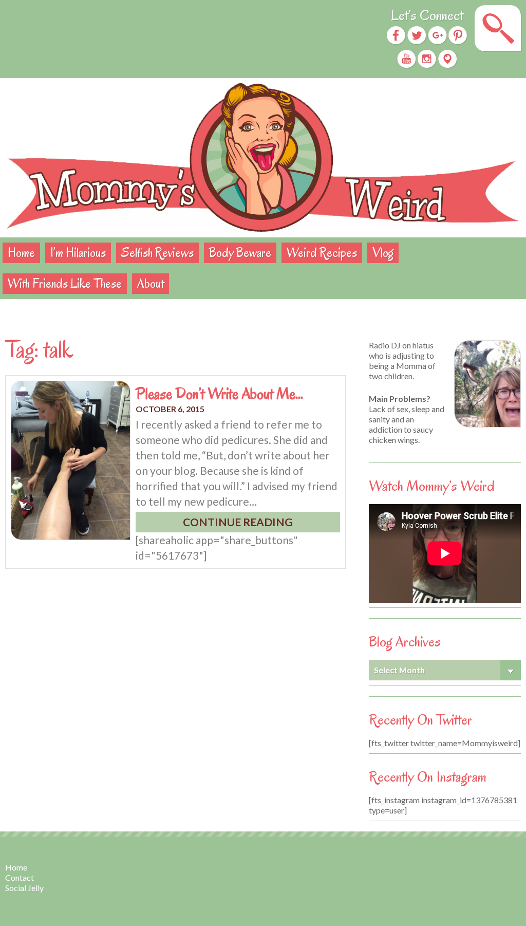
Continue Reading (238, 521)
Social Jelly (24, 888)
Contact (19, 877)
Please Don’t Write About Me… (219, 393)
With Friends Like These (65, 283)
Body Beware (240, 252)
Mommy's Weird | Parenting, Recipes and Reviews (263, 158)
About (150, 283)
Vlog (382, 252)
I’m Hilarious (78, 252)
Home (21, 252)
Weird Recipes (322, 252)
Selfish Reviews (157, 252)
